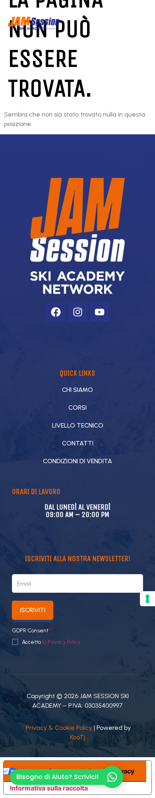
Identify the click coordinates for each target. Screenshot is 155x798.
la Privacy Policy (61, 642)
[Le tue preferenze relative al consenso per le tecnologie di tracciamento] (147, 598)
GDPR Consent (32, 631)
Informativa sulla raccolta (49, 788)
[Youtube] (99, 312)
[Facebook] (56, 312)
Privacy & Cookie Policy (59, 727)
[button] (109, 23)
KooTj (77, 737)
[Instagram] (77, 312)
